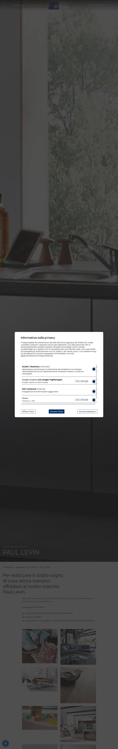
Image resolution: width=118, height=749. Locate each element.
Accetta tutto (56, 411)
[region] (59, 384)
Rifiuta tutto (28, 411)
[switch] (94, 368)
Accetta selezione (87, 411)
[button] (94, 369)
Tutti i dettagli (81, 381)
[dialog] (59, 374)
